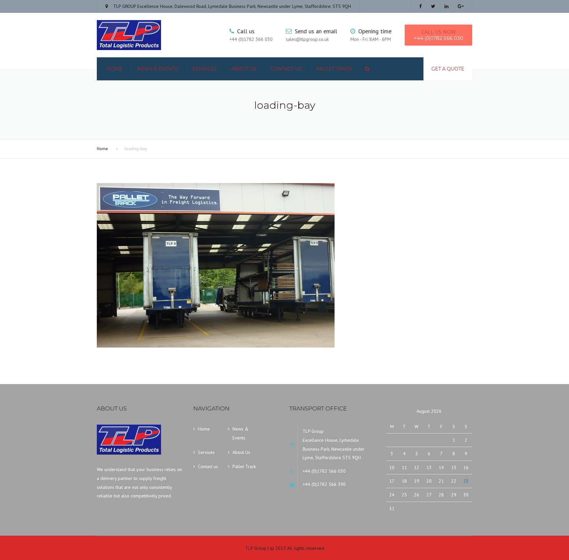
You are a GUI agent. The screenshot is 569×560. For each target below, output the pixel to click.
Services (204, 69)
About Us (243, 69)
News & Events (157, 69)
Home (114, 69)
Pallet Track (334, 69)
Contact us (286, 69)
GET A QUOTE (447, 69)
